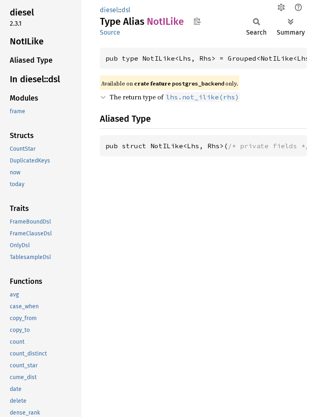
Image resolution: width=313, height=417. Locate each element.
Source (110, 32)
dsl (125, 10)
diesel (109, 10)
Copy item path (197, 21)
